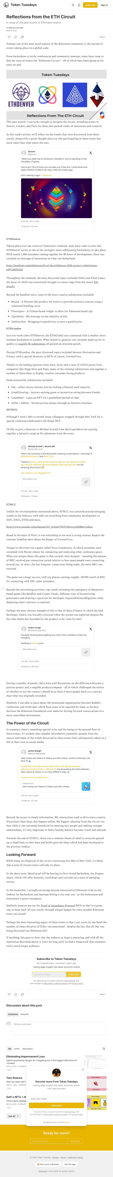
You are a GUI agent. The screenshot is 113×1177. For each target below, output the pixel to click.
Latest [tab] (17, 1048)
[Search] (73, 5)
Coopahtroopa (24, 1085)
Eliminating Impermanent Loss (25, 1056)
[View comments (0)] (15, 37)
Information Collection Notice (56, 1114)
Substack (43, 1171)
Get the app (70, 1164)
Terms (63, 1157)
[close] (83, 1069)
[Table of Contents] (3, 588)
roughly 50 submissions (31, 344)
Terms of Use (69, 1111)
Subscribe (90, 5)
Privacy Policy (77, 1114)
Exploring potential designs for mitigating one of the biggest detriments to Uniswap (41, 1061)
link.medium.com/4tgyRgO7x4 (35, 472)
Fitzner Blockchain (14, 28)
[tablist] (18, 1014)
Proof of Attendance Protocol (58, 906)
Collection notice (75, 1157)
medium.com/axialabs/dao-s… (35, 777)
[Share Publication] (79, 5)
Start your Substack (49, 1164)
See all (12, 1116)
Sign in (104, 5)
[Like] (9, 37)
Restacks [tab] (25, 1014)
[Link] (2, 723)
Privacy (55, 1157)
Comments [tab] (13, 1014)
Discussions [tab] (27, 1048)
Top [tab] (9, 1048)
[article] (56, 1063)
